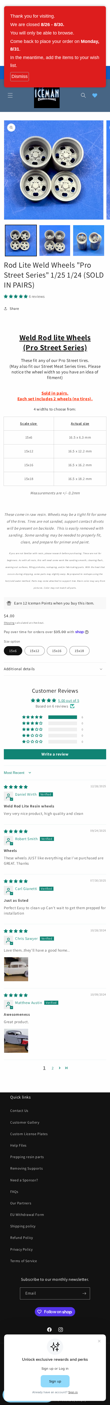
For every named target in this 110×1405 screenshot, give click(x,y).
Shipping (9, 622)
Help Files (18, 1145)
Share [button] (14, 308)
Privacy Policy (21, 1249)
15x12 (34, 650)
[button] (10, 95)
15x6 (13, 650)
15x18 (79, 650)
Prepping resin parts (27, 1157)
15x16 (57, 650)
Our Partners (20, 1203)
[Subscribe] (84, 1293)
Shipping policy (23, 1226)
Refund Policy (21, 1237)
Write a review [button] (54, 754)
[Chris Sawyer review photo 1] (16, 969)
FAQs (14, 1191)
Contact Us (19, 1110)
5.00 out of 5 (68, 700)
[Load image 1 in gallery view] (21, 240)
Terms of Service (23, 1261)
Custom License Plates (29, 1134)
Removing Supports (26, 1168)
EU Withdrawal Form (27, 1214)
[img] (16, 786)
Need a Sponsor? (24, 1180)
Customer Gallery (24, 1122)
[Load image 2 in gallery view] (55, 240)
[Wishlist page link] (94, 95)
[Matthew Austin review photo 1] (16, 1041)
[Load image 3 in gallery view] (88, 240)
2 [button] (53, 1068)
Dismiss (20, 76)
